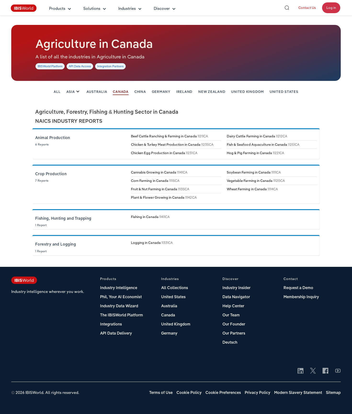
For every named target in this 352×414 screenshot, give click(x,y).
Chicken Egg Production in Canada (164, 153)
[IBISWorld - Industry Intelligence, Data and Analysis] (24, 10)
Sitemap (333, 393)
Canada (121, 92)
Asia (70, 92)
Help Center (233, 306)
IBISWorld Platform (50, 66)
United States (284, 92)
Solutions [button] (91, 8)
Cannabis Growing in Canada (159, 172)
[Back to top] (341, 403)
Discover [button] (162, 8)
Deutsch (229, 343)
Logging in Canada (152, 243)
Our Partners (233, 334)
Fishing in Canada (150, 217)
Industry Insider (236, 288)
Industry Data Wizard (119, 306)
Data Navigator (236, 297)
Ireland (184, 92)
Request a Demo (298, 288)
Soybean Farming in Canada (254, 172)
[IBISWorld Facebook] (325, 371)
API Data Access (80, 66)
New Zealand (211, 92)
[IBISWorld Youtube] (338, 371)
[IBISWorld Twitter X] (313, 371)
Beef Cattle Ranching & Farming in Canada (169, 136)
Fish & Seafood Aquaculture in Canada (263, 144)
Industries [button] (127, 8)
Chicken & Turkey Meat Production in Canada (172, 144)
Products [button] (57, 8)
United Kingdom (247, 92)
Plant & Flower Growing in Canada (164, 197)
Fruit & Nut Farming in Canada (160, 189)
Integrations (111, 324)
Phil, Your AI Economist (121, 297)
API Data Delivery (116, 334)
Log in (331, 8)
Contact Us (307, 8)
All (57, 92)
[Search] (287, 7)
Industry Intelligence (118, 288)
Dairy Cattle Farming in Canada (257, 136)
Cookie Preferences (223, 393)
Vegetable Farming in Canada (256, 181)
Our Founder (233, 324)
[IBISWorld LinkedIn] (300, 371)
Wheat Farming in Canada (252, 189)
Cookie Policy (189, 393)
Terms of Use (161, 393)
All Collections (174, 288)
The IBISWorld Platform (121, 315)
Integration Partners (110, 66)
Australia (96, 92)
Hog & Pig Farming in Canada (255, 153)
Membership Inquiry (301, 297)
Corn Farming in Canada (155, 181)
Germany (161, 92)
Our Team (231, 315)
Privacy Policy (257, 393)
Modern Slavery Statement (298, 393)
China (140, 92)
